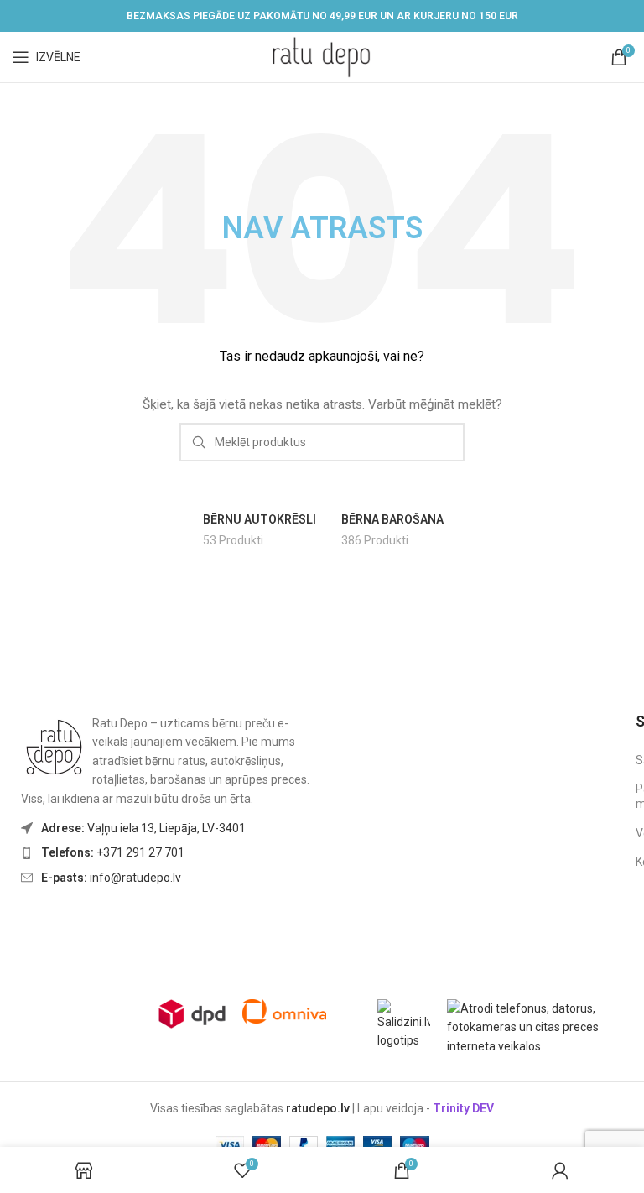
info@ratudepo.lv (111, 877)
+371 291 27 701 (112, 852)
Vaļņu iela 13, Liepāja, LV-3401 (143, 828)
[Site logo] (322, 56)
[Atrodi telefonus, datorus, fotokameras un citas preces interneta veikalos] (539, 1026)
